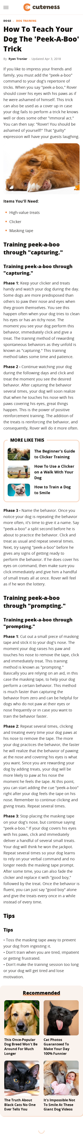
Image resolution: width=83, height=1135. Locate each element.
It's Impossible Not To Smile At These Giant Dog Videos (59, 1105)
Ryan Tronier (18, 59)
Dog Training (26, 21)
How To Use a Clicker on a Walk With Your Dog (54, 472)
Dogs (7, 21)
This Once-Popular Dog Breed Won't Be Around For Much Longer (20, 1047)
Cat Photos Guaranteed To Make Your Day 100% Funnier (56, 1047)
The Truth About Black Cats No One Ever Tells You (20, 1105)
